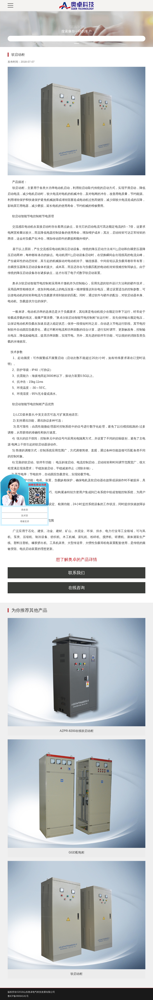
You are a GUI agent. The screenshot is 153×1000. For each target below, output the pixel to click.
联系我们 (76, 572)
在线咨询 (76, 587)
